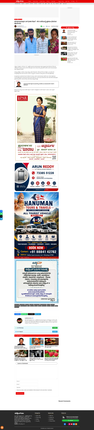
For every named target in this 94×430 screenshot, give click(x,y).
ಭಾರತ (49, 3)
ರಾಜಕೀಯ (35, 3)
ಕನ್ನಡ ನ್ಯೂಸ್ (65, 3)
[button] (76, 1)
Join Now (54, 327)
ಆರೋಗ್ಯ (48, 1)
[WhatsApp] (1, 214)
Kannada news (17, 3)
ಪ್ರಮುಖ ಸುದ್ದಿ (35, 1)
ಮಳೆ (43, 3)
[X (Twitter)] (1, 216)
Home (29, 1)
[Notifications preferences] (2, 427)
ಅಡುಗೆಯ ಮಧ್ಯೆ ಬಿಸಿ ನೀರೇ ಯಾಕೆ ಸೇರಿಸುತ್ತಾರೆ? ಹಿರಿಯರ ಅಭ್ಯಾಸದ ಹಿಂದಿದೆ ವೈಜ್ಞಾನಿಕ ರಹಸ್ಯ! (36, 359)
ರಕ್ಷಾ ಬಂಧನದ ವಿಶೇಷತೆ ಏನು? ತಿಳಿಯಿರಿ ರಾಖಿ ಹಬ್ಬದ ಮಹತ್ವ (51, 347)
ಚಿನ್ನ (51, 3)
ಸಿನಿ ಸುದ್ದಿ (72, 1)
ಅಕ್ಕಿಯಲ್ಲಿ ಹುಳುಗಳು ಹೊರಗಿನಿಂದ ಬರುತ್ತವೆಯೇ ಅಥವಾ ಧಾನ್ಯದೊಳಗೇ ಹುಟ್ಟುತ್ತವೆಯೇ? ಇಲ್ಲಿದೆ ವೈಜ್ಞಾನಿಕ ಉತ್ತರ (20, 359)
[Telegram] (1, 219)
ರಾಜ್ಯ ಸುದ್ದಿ (53, 1)
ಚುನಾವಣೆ (39, 3)
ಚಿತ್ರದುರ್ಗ (22, 3)
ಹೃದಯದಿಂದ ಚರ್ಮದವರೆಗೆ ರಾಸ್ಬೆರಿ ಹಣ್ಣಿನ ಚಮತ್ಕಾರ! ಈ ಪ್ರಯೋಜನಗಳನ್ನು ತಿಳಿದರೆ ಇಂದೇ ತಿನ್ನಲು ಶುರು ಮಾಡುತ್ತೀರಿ (51, 359)
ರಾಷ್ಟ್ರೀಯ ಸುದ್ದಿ (60, 1)
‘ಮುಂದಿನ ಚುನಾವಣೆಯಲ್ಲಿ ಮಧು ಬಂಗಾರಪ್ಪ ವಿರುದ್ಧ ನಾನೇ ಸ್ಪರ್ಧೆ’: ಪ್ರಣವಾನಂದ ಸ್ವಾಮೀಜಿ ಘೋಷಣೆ (36, 347)
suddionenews (28, 318)
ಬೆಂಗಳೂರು (31, 3)
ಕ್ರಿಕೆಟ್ (46, 3)
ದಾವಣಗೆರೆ (27, 3)
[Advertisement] (36, 12)
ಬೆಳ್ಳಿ (53, 3)
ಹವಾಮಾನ (57, 3)
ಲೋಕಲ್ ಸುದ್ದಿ (42, 1)
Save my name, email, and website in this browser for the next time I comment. (34, 390)
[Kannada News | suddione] (20, 1)
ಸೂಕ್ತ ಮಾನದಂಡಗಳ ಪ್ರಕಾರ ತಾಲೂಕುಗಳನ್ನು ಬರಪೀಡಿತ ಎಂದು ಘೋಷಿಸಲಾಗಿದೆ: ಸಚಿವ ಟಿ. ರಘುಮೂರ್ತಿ (20, 347)
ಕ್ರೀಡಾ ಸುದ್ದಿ (67, 1)
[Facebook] (1, 211)
